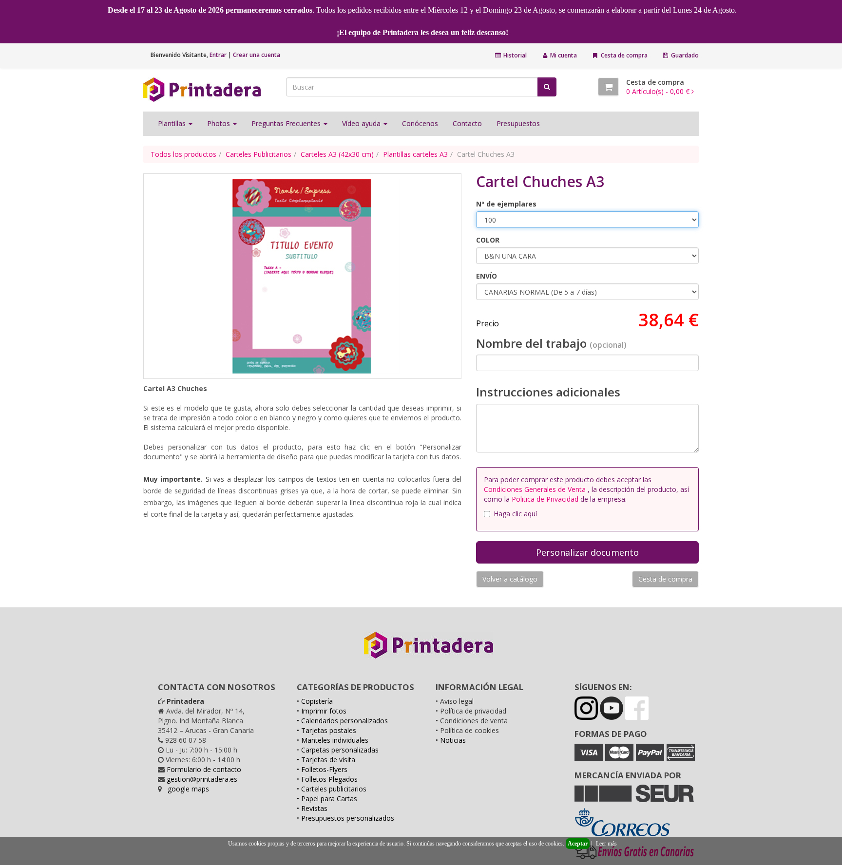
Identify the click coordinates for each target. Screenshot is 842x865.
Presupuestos (518, 123)
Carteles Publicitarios (258, 154)
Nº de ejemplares (506, 203)
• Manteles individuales (332, 740)
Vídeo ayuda (362, 123)
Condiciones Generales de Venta (536, 489)
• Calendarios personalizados (342, 720)
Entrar (218, 55)
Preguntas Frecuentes (287, 123)
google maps (188, 788)
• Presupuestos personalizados (345, 818)
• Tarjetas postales (326, 730)
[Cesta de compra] (608, 86)
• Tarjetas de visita (326, 759)
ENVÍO (486, 276)
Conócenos (420, 123)
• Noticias (451, 740)
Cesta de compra (623, 55)
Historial (514, 55)
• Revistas (312, 808)
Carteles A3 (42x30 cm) (337, 154)
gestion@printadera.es (202, 779)
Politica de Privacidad (545, 499)
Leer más (606, 843)
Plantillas (173, 123)
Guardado (684, 55)
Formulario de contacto (204, 769)
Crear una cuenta (256, 55)
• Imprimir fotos (321, 710)
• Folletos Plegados (327, 779)
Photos (219, 123)
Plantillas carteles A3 (415, 154)
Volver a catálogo (509, 578)
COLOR (487, 239)
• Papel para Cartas (327, 798)
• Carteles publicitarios (331, 788)
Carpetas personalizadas (340, 749)
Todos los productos (183, 154)
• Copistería (315, 701)
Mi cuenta (563, 55)
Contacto (467, 123)
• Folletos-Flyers (322, 769)
